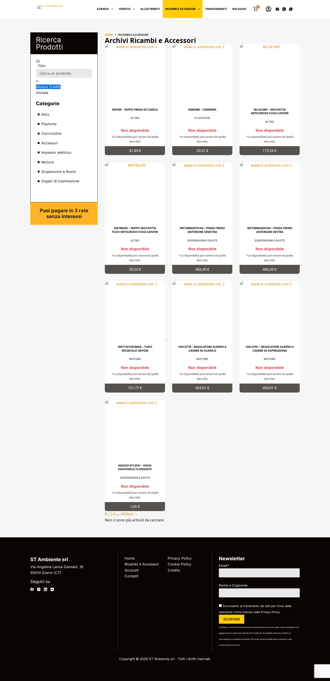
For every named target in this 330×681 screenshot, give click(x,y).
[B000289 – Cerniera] (202, 74)
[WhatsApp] (291, 9)
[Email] (277, 9)
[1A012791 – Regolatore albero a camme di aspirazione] (270, 311)
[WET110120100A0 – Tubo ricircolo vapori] (135, 311)
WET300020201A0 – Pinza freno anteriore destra (269, 230)
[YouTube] (52, 589)
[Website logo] (49, 9)
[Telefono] (284, 9)
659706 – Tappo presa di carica (135, 109)
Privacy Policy (180, 558)
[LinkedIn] (45, 589)
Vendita (125, 9)
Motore (135, 359)
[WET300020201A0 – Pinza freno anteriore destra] (270, 192)
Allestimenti (150, 9)
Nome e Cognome (233, 585)
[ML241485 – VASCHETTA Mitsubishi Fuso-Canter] (270, 74)
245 (123, 513)
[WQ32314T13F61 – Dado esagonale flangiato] (135, 430)
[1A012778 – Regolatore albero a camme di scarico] (202, 311)
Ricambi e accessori (180, 9)
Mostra (48, 87)
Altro (134, 118)
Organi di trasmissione (60, 181)
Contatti (132, 576)
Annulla (42, 92)
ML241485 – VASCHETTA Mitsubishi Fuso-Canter (269, 111)
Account (132, 570)
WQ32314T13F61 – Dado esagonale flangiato (135, 467)
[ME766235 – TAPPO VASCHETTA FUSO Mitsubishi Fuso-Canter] (135, 192)
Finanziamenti (216, 9)
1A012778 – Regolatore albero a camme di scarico (202, 349)
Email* (224, 565)
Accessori (49, 143)
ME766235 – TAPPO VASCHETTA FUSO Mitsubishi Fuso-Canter (135, 230)
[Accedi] (268, 9)
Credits (174, 570)
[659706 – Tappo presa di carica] (135, 74)
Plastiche (202, 118)
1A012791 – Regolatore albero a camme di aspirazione (269, 349)
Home (130, 558)
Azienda (103, 9)
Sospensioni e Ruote (202, 240)
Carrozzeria (51, 133)
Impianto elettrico (56, 152)
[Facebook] (32, 589)
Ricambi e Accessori (142, 564)
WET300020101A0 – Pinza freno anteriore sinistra (202, 230)
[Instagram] (38, 589)
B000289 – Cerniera (202, 109)
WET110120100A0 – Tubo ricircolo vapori (135, 349)
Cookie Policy (179, 564)
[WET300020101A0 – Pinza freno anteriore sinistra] (202, 192)
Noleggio (239, 9)
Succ (130, 513)
